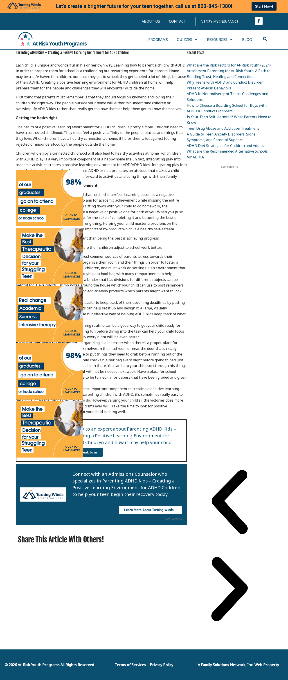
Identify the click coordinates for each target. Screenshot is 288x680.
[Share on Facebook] (158, 539)
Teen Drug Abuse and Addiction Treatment (223, 128)
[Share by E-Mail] (164, 539)
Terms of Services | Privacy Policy (144, 664)
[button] (229, 503)
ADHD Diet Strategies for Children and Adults (225, 145)
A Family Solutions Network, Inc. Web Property (238, 664)
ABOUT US (151, 21)
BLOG (247, 39)
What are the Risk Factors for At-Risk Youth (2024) (229, 65)
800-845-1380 (214, 6)
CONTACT (177, 21)
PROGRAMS (158, 39)
